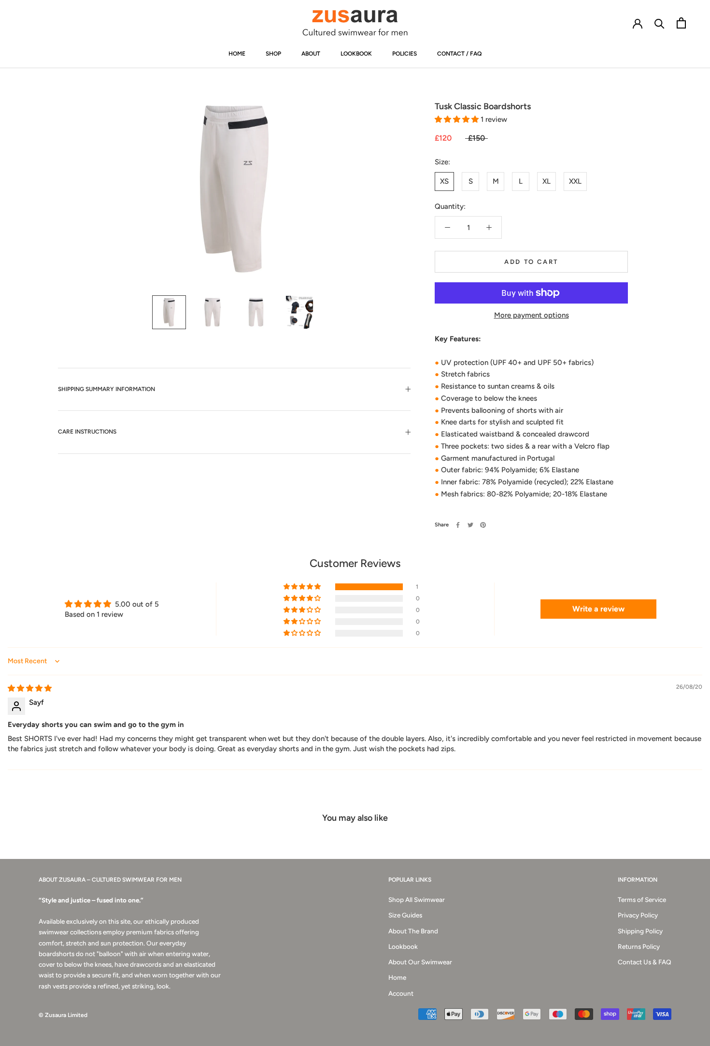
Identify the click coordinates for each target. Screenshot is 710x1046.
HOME (236, 53)
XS (444, 181)
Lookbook (403, 946)
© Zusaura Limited (63, 1015)
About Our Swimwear (420, 962)
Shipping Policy (640, 931)
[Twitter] (470, 525)
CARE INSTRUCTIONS (87, 431)
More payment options (531, 315)
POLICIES (404, 53)
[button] (458, 119)
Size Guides (405, 915)
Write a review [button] (598, 608)
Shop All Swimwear (416, 899)
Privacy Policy (638, 915)
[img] (30, 688)
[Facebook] (458, 525)
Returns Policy (639, 946)
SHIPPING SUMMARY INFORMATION (106, 389)
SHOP (273, 53)
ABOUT (310, 53)
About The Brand (413, 931)
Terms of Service (642, 899)
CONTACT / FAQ (459, 53)
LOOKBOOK (356, 53)
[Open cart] (681, 23)
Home (397, 977)
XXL (575, 181)
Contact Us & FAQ (644, 962)
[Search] (659, 23)
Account (400, 993)
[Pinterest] (483, 525)
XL (546, 181)
